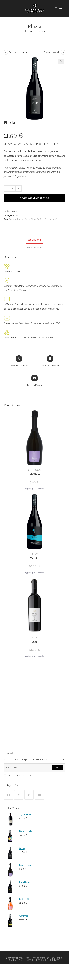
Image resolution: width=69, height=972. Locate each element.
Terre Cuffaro (37, 219)
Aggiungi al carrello (34, 198)
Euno (34, 642)
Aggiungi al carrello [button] (34, 488)
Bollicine (37, 470)
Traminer (49, 219)
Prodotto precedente (18, 52)
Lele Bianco (34, 474)
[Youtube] (39, 795)
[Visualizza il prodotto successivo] (63, 52)
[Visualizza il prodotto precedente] (6, 52)
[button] (61, 61)
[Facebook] (8, 795)
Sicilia (27, 219)
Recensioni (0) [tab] (34, 247)
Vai (57, 767)
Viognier (34, 558)
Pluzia (42, 31)
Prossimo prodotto (52, 52)
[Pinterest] (29, 795)
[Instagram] (18, 795)
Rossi (34, 638)
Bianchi (19, 215)
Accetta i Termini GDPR (19, 775)
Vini (57, 219)
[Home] (25, 31)
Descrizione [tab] (34, 240)
